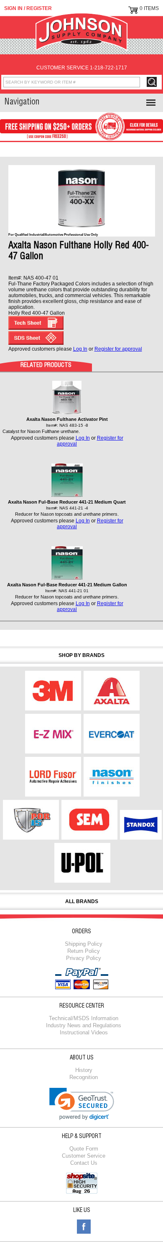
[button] (81, 1104)
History (83, 1070)
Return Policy (83, 951)
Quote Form (83, 1149)
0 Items (149, 8)
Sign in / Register (28, 8)
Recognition (83, 1077)
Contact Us (83, 1163)
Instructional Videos (84, 1032)
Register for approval (118, 349)
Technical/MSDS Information (83, 1018)
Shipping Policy (83, 944)
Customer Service (83, 1156)
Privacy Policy (83, 958)
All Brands (81, 901)
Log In (80, 349)
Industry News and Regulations (83, 1025)
